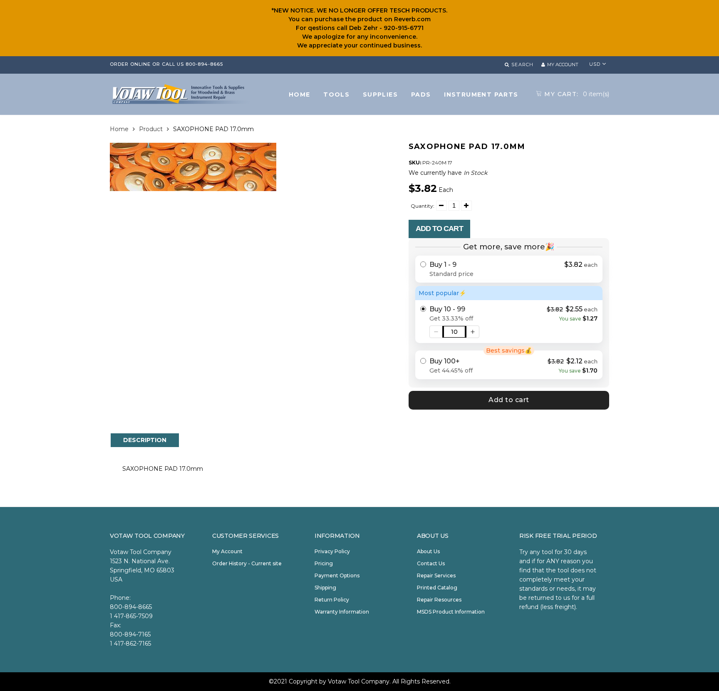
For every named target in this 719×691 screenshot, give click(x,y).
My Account (227, 551)
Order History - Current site (247, 563)
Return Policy (332, 600)
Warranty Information (342, 612)
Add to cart (439, 228)
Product (151, 129)
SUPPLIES (380, 94)
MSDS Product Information (451, 612)
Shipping (325, 587)
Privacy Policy (332, 551)
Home (119, 129)
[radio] (509, 269)
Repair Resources (439, 600)
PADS (421, 94)
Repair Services (436, 575)
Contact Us (431, 563)
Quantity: (422, 206)
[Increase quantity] (472, 332)
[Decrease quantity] (436, 332)
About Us (428, 551)
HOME (299, 94)
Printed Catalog (437, 587)
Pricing (324, 563)
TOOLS (336, 94)
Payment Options (337, 575)
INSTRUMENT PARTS (481, 94)
